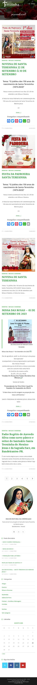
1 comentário (8, 231)
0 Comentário (12, 558)
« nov (3, 654)
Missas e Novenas (15, 60)
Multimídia (5, 594)
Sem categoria (6, 613)
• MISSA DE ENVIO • (8, 549)
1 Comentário (12, 544)
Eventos (4, 60)
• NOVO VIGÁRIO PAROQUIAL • (11, 542)
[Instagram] (19, 532)
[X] (23, 532)
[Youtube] (23, 665)
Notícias (4, 609)
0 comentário (8, 128)
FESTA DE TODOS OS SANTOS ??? (12, 563)
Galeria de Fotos (6, 597)
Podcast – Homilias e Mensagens (11, 601)
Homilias (4, 604)
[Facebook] (9, 121)
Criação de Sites (18, 683)
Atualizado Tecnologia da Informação (18, 682)
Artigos (4, 584)
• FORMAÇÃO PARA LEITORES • (11, 556)
